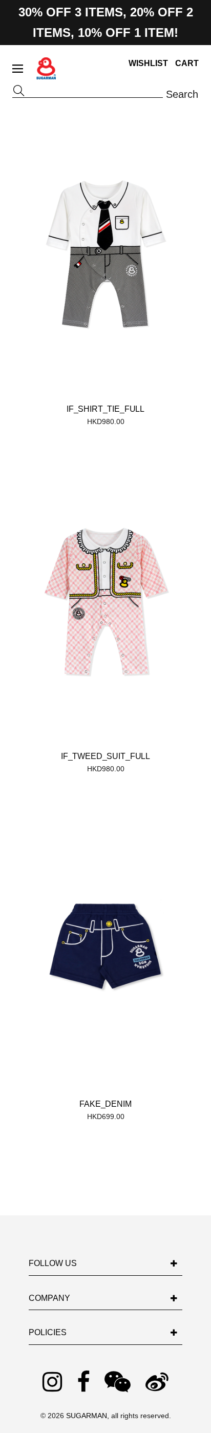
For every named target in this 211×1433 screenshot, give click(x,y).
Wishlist (148, 63)
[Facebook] (83, 1382)
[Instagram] (52, 1382)
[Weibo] (156, 1382)
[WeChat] (117, 1382)
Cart (187, 63)
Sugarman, (88, 1415)
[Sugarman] (46, 74)
